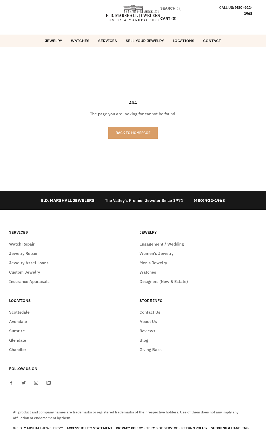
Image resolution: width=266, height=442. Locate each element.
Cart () (168, 18)
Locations (183, 40)
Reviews (147, 330)
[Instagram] (36, 382)
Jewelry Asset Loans (29, 262)
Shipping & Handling (230, 428)
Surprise (17, 330)
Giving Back (150, 349)
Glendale (17, 340)
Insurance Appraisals (29, 281)
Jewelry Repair (23, 253)
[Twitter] (24, 382)
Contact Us (149, 312)
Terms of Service (162, 428)
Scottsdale (19, 312)
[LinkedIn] (48, 382)
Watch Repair (22, 244)
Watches (80, 40)
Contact (212, 40)
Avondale (18, 321)
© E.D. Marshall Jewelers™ (38, 428)
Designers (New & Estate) (163, 281)
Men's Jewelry (153, 262)
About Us (148, 321)
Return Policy (194, 428)
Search (168, 8)
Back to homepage (133, 132)
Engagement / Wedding (161, 244)
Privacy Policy (129, 428)
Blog (143, 340)
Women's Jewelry (156, 253)
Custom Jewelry (24, 272)
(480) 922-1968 (209, 200)
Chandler (17, 349)
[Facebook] (11, 382)
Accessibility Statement (89, 428)
